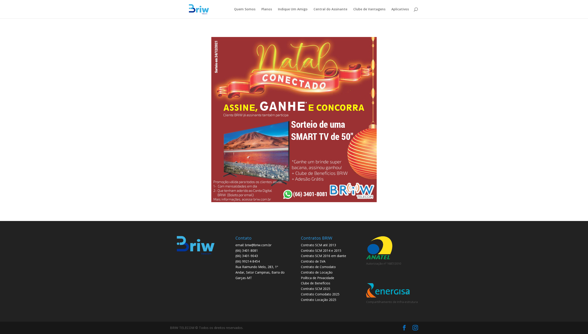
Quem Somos (244, 9)
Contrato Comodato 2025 (320, 294)
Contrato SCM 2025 (315, 288)
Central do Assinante (330, 9)
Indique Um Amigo (293, 9)
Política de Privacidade (317, 278)
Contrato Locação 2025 (318, 299)
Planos (266, 9)
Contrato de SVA (313, 261)
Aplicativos (400, 9)
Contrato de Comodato (318, 267)
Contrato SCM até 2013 (318, 245)
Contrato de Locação (317, 272)
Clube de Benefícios (315, 283)
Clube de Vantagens (369, 9)
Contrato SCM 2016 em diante (323, 256)
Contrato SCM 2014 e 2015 (321, 250)
